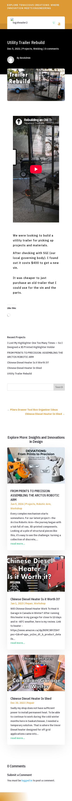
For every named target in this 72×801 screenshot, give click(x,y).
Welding (38, 48)
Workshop (16, 508)
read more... (17, 543)
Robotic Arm (43, 504)
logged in (26, 780)
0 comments (52, 48)
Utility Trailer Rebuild (19, 373)
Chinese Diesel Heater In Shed (24, 368)
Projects (27, 48)
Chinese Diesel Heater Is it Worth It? (28, 362)
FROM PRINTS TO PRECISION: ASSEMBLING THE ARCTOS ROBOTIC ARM (34, 495)
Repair (29, 603)
